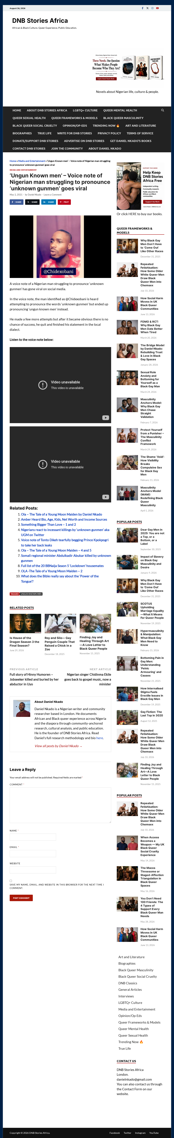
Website (15, 863)
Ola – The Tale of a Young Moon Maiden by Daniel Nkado (61, 514)
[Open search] (162, 110)
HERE (132, 214)
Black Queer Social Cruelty (35, 125)
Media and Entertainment (31, 160)
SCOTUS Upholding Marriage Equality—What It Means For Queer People (152, 610)
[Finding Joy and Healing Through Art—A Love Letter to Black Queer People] (95, 624)
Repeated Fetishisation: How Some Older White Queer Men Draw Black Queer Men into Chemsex (152, 274)
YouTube (154, 1132)
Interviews (126, 996)
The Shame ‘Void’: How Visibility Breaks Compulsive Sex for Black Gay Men (152, 465)
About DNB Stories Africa (47, 110)
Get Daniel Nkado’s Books (130, 141)
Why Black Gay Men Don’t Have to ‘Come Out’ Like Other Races (152, 246)
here (99, 738)
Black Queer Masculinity (123, 118)
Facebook (115, 1132)
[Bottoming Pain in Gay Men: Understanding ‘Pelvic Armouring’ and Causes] (127, 658)
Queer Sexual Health (29, 118)
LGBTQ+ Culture (85, 110)
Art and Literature (140, 125)
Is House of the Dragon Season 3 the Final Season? (24, 641)
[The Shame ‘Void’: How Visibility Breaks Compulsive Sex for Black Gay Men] (127, 457)
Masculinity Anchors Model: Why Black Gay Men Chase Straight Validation (151, 408)
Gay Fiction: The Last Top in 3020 (152, 713)
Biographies (22, 133)
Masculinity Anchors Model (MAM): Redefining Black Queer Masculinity (152, 496)
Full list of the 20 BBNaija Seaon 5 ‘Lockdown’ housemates (62, 566)
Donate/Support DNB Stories (35, 141)
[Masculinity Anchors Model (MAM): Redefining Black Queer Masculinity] (127, 488)
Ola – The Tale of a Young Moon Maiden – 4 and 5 (56, 550)
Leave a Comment (53, 194)
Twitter (127, 1132)
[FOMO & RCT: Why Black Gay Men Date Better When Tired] (127, 322)
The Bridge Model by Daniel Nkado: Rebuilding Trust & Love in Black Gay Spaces (152, 352)
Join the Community (67, 148)
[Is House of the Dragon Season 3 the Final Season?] (25, 625)
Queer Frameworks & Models (74, 118)
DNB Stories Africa (40, 20)
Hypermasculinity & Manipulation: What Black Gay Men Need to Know (152, 638)
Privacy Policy (109, 133)
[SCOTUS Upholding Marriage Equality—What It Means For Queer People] (127, 604)
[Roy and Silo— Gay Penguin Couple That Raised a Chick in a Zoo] (60, 625)
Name (14, 830)
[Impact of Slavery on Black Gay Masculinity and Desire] (127, 557)
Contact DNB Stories (29, 148)
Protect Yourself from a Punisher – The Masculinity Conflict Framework (152, 437)
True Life (44, 133)
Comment (17, 784)
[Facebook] (143, 8)
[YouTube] (157, 8)
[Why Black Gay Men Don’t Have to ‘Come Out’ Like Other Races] (127, 241)
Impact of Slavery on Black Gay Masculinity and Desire (152, 562)
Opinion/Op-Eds (75, 125)
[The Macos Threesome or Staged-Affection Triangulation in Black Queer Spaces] (127, 868)
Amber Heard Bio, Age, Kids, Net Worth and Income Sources (64, 519)
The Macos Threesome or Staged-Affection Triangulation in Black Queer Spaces (152, 876)
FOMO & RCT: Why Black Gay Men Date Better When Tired (152, 327)
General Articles (130, 989)
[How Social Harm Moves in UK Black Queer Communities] (127, 299)
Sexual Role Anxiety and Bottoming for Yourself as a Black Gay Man (150, 379)
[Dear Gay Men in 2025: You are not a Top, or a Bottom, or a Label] (127, 530)
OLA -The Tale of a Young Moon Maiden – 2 (51, 571)
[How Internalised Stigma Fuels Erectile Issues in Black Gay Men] (127, 689)
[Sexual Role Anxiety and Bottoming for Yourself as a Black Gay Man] (127, 373)
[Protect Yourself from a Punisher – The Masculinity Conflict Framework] (127, 430)
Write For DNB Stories (74, 133)
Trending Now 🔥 (106, 125)
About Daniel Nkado (105, 148)
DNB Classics (127, 983)
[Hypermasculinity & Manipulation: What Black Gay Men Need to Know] (127, 631)
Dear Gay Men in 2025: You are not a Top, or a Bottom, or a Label (152, 536)
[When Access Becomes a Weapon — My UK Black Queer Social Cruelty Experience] (127, 838)
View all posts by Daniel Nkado (58, 746)
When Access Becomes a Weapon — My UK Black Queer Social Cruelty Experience (152, 846)
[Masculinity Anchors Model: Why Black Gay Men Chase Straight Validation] (127, 400)
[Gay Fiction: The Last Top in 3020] (127, 712)
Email (14, 847)
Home (17, 110)
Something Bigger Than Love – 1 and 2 (48, 524)
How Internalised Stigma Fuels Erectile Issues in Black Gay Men (152, 694)
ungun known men (31, 594)
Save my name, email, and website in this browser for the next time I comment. (57, 886)
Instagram (140, 1132)
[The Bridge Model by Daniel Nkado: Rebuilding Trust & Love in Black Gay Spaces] (127, 346)
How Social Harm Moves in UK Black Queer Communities (152, 303)
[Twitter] (147, 8)
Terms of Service (140, 133)
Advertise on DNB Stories (84, 141)
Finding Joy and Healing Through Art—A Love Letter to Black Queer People (152, 771)
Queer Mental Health (120, 110)
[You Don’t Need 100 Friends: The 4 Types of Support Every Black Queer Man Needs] (127, 899)
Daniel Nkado (34, 194)
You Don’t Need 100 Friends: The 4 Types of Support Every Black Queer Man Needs (152, 907)
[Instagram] (152, 8)
